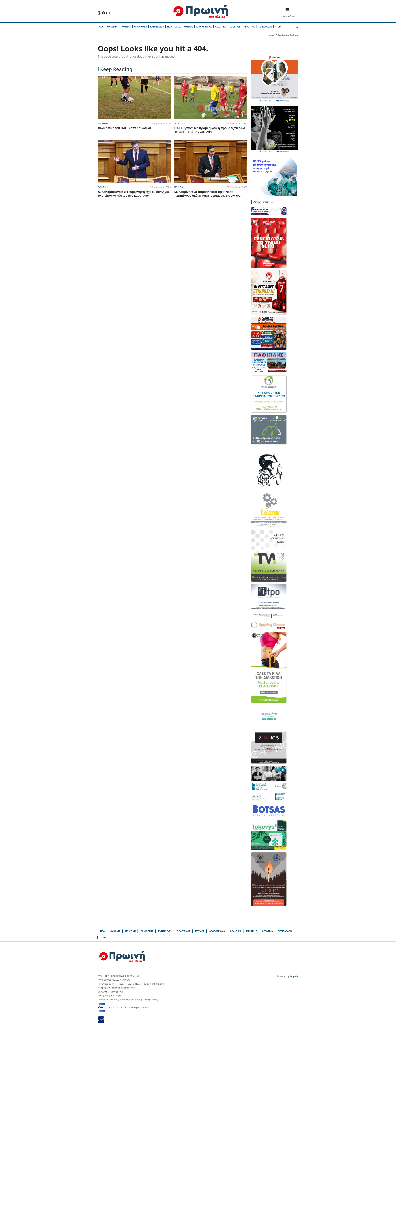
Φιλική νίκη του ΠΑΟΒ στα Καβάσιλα (124, 128)
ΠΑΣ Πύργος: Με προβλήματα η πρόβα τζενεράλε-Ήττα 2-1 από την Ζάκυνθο (210, 130)
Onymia (294, 976)
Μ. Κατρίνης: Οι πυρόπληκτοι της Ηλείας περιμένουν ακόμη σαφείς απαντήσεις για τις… (208, 194)
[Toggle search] (297, 26)
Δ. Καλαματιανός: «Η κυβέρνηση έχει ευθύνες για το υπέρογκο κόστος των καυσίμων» (133, 194)
